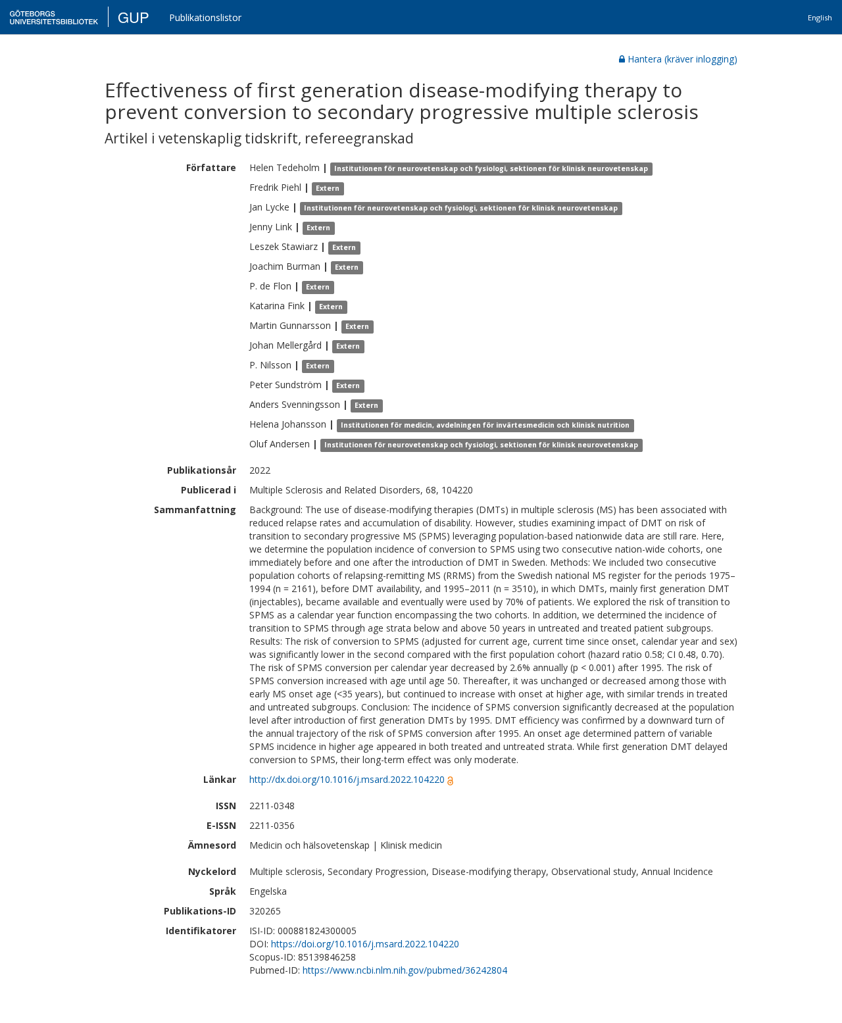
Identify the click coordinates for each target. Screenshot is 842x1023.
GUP (133, 17)
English (820, 17)
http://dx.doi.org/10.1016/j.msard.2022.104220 (347, 779)
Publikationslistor (205, 17)
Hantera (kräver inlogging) (682, 59)
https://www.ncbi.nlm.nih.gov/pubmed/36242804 (405, 970)
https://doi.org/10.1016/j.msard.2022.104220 (365, 943)
